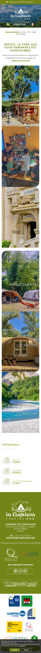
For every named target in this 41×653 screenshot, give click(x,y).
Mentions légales (19, 584)
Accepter (14, 650)
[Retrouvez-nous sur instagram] (20, 571)
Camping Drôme (12, 32)
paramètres (22, 646)
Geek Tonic (31, 586)
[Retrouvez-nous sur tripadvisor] (25, 571)
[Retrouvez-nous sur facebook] (16, 571)
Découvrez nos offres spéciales (22, 2)
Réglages (26, 650)
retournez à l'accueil (21, 61)
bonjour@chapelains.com (20, 538)
